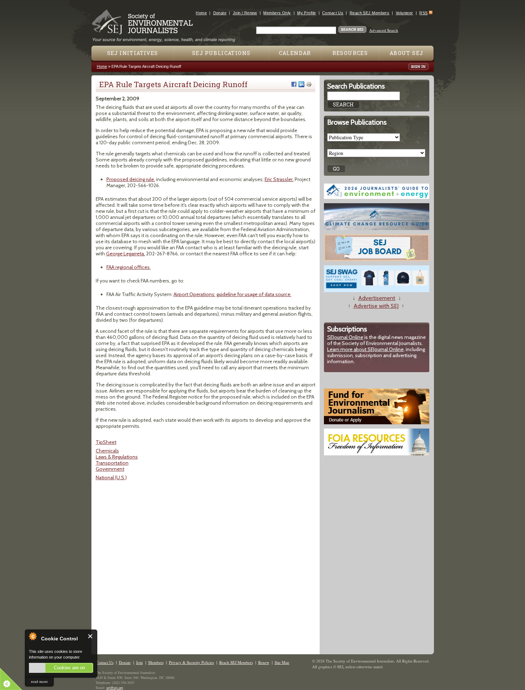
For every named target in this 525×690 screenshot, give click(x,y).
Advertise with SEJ (376, 305)
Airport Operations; (194, 294)
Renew (263, 662)
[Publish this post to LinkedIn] (301, 84)
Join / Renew (245, 13)
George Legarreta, (125, 253)
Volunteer (404, 13)
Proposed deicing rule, (130, 179)
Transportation (112, 463)
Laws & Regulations (117, 457)
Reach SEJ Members (369, 13)
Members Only (277, 13)
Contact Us (332, 13)
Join (139, 662)
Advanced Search (383, 30)
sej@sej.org (114, 687)
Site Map (282, 662)
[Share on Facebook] (294, 84)
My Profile (306, 13)
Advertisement (376, 298)
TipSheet (106, 442)
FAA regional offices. (128, 267)
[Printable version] (309, 84)
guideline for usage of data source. (253, 294)
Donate (220, 13)
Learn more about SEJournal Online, (366, 349)
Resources (350, 53)
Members (156, 662)
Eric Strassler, (279, 179)
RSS (423, 13)
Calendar (295, 53)
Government (110, 469)
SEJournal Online (345, 337)
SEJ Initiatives (132, 53)
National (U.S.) (111, 477)
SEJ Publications (221, 53)
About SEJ (407, 53)
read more (39, 681)
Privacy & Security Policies (191, 662)
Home (201, 13)
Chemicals (107, 451)
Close (90, 636)
